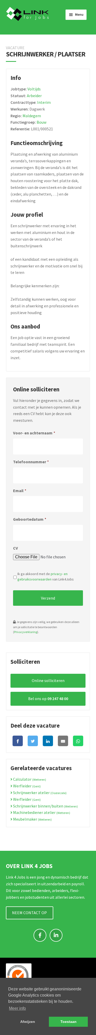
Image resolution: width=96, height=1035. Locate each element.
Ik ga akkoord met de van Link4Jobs (45, 576)
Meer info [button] (17, 1008)
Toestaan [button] (68, 1022)
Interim (44, 102)
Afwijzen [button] (27, 1022)
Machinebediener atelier (41, 812)
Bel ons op (48, 698)
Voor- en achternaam (34, 432)
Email (19, 490)
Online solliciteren (48, 680)
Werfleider (26, 785)
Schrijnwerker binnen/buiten (45, 806)
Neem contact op (29, 912)
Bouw (41, 122)
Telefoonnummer (31, 461)
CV (15, 548)
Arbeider (34, 95)
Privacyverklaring (25, 632)
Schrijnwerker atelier (39, 792)
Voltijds (34, 88)
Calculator (29, 779)
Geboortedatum (29, 519)
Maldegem (32, 115)
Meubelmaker (32, 819)
